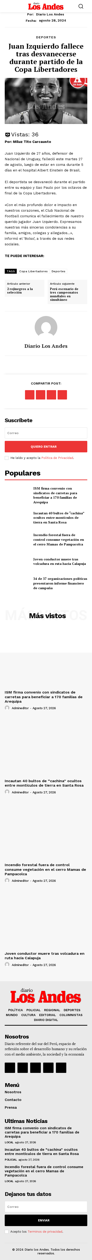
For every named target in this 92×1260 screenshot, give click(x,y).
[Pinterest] (51, 394)
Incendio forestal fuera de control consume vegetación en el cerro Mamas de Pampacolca (58, 539)
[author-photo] (8, 708)
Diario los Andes (50, 14)
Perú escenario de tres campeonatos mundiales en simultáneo (64, 294)
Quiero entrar (44, 446)
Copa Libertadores (33, 271)
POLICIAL (11, 1159)
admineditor (20, 708)
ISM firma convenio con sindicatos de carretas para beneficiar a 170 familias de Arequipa (55, 495)
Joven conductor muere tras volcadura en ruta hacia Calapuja (59, 561)
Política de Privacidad (57, 458)
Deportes (59, 271)
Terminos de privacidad (45, 1231)
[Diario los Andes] (46, 327)
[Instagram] (22, 1068)
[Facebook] (29, 394)
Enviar (44, 1220)
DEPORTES (46, 37)
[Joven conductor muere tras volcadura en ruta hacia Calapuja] (17, 561)
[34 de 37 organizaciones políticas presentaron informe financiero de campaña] (17, 583)
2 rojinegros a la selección (20, 290)
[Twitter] (40, 394)
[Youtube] (61, 1068)
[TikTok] (35, 1068)
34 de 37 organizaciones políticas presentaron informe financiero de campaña (60, 583)
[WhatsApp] (62, 394)
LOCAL (9, 1142)
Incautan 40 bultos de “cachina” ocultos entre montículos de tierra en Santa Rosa (58, 517)
